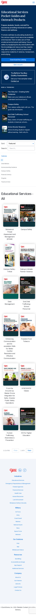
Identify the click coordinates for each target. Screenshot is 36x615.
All (2, 160)
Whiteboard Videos (18, 550)
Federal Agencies (18, 487)
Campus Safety (5, 171)
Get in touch (18, 65)
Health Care (18, 493)
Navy (18, 528)
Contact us (15, 81)
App (18, 546)
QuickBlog (18, 558)
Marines (18, 521)
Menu (33, 2)
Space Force (18, 531)
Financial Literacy (6, 174)
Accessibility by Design (18, 562)
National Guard (18, 525)
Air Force (18, 512)
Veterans (18, 534)
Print (18, 543)
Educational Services (18, 480)
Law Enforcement (18, 499)
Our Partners (18, 580)
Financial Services (18, 490)
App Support (18, 565)
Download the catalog (18, 60)
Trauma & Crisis (5, 182)
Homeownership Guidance (9, 167)
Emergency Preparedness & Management (18, 483)
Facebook (24, 470)
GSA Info (18, 584)
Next (29, 450)
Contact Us (18, 590)
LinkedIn (20, 470)
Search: (4, 148)
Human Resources (18, 496)
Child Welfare (5, 163)
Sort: (3, 143)
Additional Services (18, 568)
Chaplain (3, 178)
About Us (18, 577)
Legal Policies (18, 587)
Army (18, 515)
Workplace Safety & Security (18, 503)
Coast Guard (18, 518)
